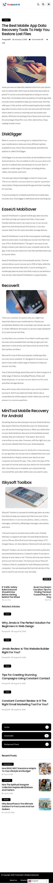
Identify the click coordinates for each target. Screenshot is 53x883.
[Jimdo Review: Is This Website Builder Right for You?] (26, 640)
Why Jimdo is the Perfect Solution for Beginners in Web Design (26, 624)
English (34, 881)
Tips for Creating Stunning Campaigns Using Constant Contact (26, 676)
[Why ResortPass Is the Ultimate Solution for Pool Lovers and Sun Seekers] (45, 804)
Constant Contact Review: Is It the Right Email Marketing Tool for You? (25, 702)
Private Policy (26, 880)
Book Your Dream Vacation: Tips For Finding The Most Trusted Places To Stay (42, 593)
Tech (6, 20)
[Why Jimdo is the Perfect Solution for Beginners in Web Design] (26, 614)
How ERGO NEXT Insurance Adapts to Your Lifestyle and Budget (19, 770)
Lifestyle (7, 780)
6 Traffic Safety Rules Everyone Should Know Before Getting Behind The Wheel (11, 593)
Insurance (8, 764)
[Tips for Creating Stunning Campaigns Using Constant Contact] (26, 666)
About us (13, 880)
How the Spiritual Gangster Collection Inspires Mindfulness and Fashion (17, 787)
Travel (6, 800)
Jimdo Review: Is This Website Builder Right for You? (25, 650)
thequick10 (6, 39)
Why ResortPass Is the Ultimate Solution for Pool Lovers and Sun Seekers (18, 806)
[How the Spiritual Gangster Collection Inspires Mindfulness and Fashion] (45, 785)
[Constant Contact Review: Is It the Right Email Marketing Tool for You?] (26, 692)
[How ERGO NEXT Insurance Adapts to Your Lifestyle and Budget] (45, 769)
